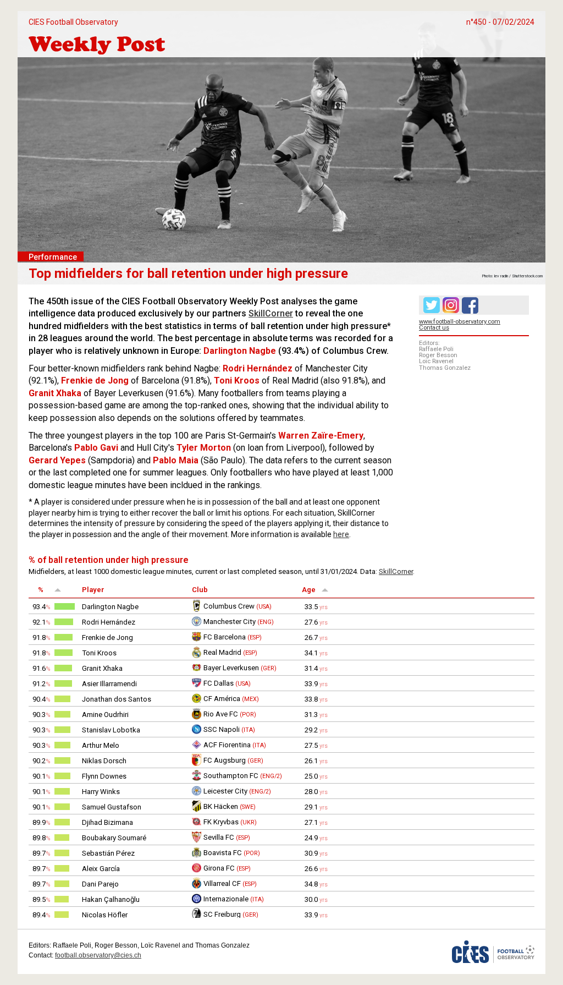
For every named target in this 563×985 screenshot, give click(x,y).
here (341, 534)
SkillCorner (271, 313)
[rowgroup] (281, 758)
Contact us (434, 327)
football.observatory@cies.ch (98, 955)
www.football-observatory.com (459, 321)
